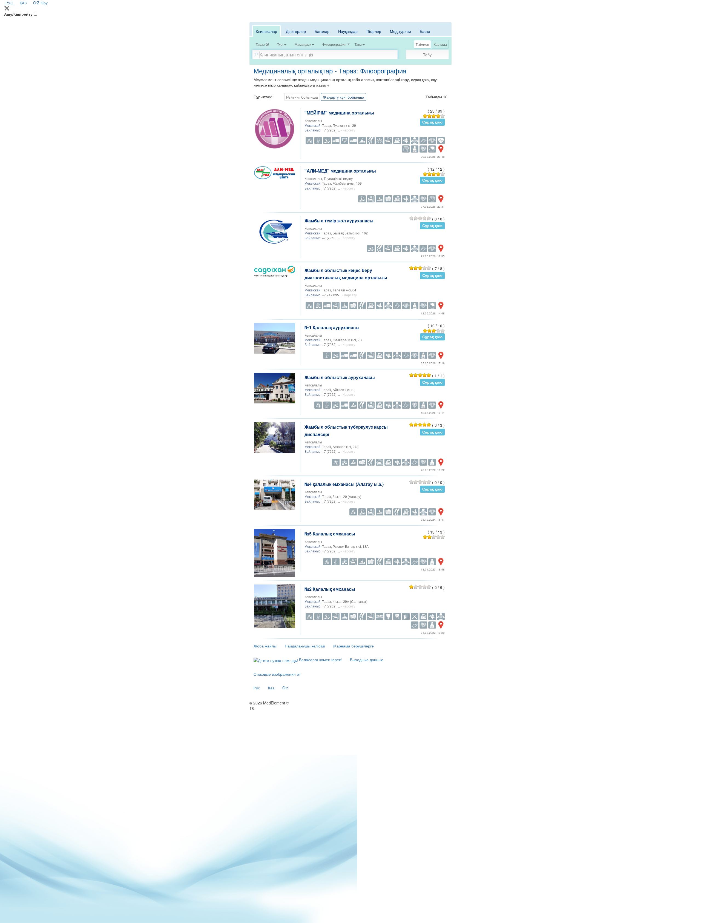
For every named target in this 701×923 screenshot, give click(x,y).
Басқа (425, 31)
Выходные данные (366, 659)
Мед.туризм (400, 31)
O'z (285, 687)
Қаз (271, 687)
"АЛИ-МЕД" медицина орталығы (340, 171)
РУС (9, 2)
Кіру (44, 2)
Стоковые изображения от (277, 674)
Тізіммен (422, 44)
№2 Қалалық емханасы (329, 589)
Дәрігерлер (296, 31)
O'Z (36, 2)
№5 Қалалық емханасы (329, 534)
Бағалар (322, 31)
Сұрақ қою (432, 122)
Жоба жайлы (265, 646)
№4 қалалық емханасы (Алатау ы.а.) (344, 484)
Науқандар (348, 31)
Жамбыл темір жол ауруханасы (339, 220)
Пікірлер (373, 31)
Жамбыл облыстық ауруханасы (339, 377)
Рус (257, 687)
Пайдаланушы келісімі (305, 646)
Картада (440, 44)
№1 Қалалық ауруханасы (332, 327)
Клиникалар (266, 31)
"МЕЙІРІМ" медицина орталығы (339, 113)
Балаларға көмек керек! (320, 659)
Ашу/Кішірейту (18, 14)
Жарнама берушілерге (353, 646)
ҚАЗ (23, 2)
